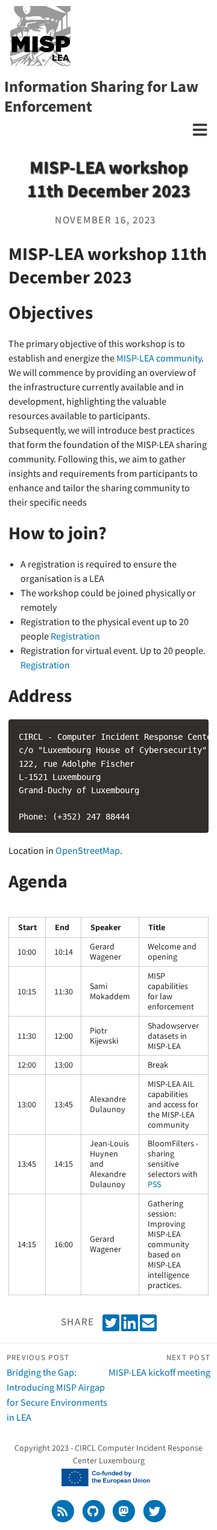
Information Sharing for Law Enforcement (101, 96)
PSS (154, 1184)
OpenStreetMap (87, 850)
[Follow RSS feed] (63, 1510)
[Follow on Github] (94, 1510)
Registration (75, 636)
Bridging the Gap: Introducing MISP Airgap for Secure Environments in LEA (57, 1387)
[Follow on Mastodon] (125, 1510)
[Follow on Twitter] (154, 1510)
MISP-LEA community (158, 358)
